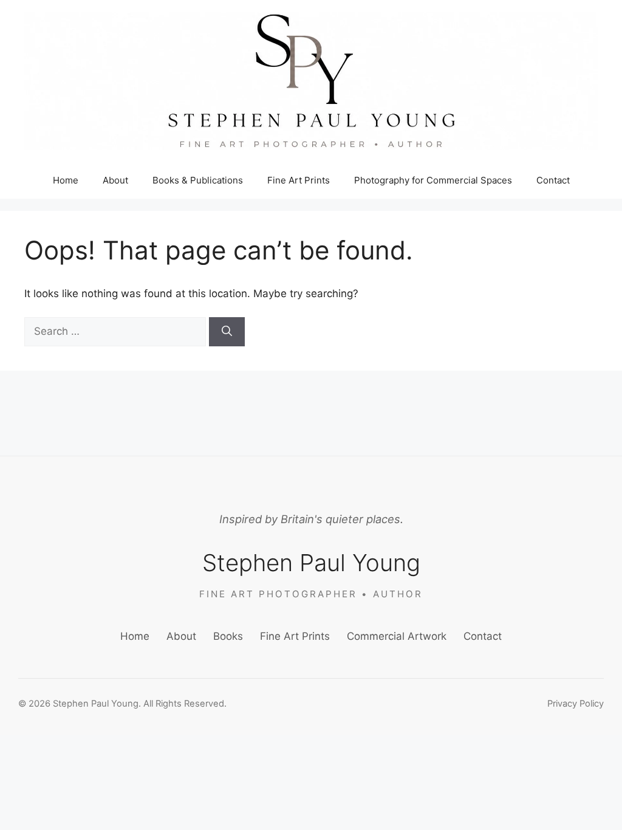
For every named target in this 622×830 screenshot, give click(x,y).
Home (65, 180)
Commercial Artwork (396, 636)
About (115, 180)
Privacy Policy (575, 703)
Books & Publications (197, 180)
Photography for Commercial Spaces (433, 180)
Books (228, 636)
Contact (553, 180)
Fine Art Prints (298, 180)
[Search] (227, 331)
